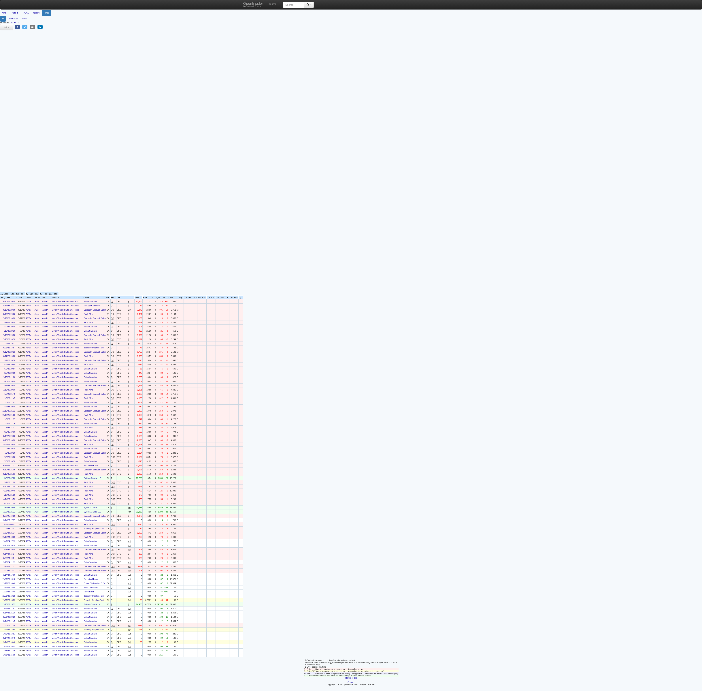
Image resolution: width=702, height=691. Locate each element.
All (3, 19)
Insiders (36, 13)
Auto (37, 301)
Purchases (13, 19)
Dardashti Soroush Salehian (96, 310)
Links (6, 27)
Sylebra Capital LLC (92, 478)
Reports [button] (272, 3)
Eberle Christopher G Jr (94, 583)
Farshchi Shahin (91, 587)
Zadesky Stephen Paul (94, 348)
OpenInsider (253, 4)
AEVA (26, 13)
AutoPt (45, 301)
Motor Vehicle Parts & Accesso (65, 301)
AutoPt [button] (15, 13)
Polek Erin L (89, 592)
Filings (46, 13)
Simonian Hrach (91, 465)
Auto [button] (4, 13)
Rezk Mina (88, 314)
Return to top (351, 678)
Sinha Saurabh (90, 301)
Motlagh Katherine (92, 306)
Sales (24, 19)
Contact (351, 682)
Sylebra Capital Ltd (92, 604)
